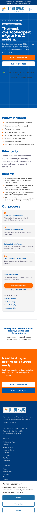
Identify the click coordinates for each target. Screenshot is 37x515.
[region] (18, 498)
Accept (18, 498)
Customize (18, 504)
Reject (18, 510)
